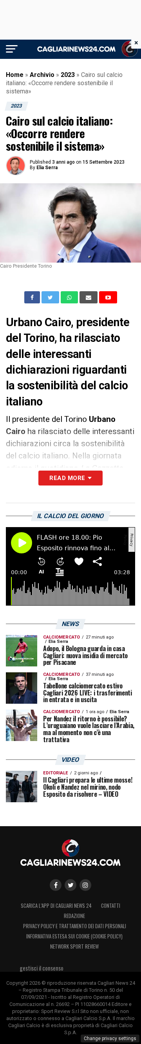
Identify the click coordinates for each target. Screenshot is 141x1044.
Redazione (74, 916)
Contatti (110, 905)
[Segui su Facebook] (55, 885)
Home (15, 74)
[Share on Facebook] (33, 297)
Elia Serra (47, 167)
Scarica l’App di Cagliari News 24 (56, 905)
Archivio (42, 74)
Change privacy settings (110, 1038)
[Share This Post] (70, 297)
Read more (67, 478)
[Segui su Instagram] (85, 885)
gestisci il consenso (41, 968)
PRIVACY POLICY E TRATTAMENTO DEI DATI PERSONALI (74, 926)
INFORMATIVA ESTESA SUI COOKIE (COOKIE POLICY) (74, 936)
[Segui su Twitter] (70, 885)
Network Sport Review (74, 946)
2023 (68, 74)
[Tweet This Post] (51, 297)
